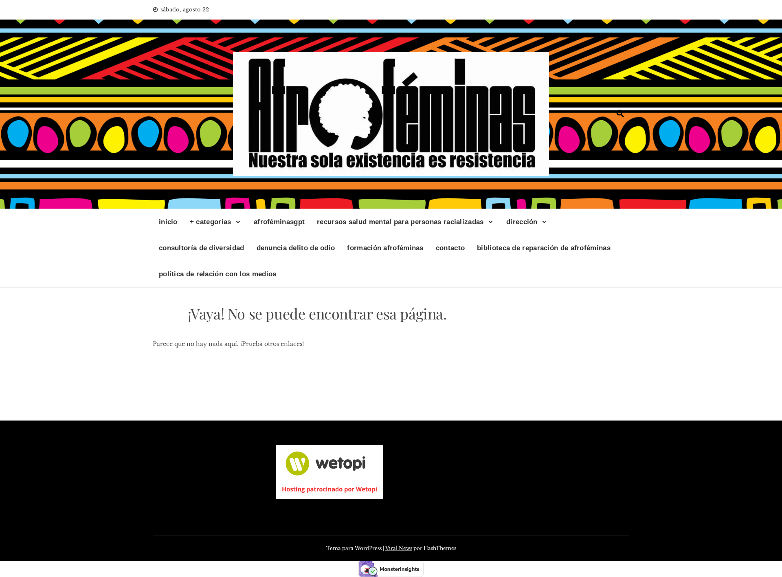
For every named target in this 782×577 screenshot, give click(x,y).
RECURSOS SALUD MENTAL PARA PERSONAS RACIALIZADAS (400, 222)
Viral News (398, 548)
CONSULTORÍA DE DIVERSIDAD (201, 248)
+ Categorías (210, 222)
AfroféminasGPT (279, 222)
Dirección (522, 222)
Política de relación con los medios (218, 274)
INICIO (168, 222)
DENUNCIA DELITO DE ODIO (296, 248)
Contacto (450, 248)
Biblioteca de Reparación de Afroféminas (544, 248)
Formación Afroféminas (385, 248)
